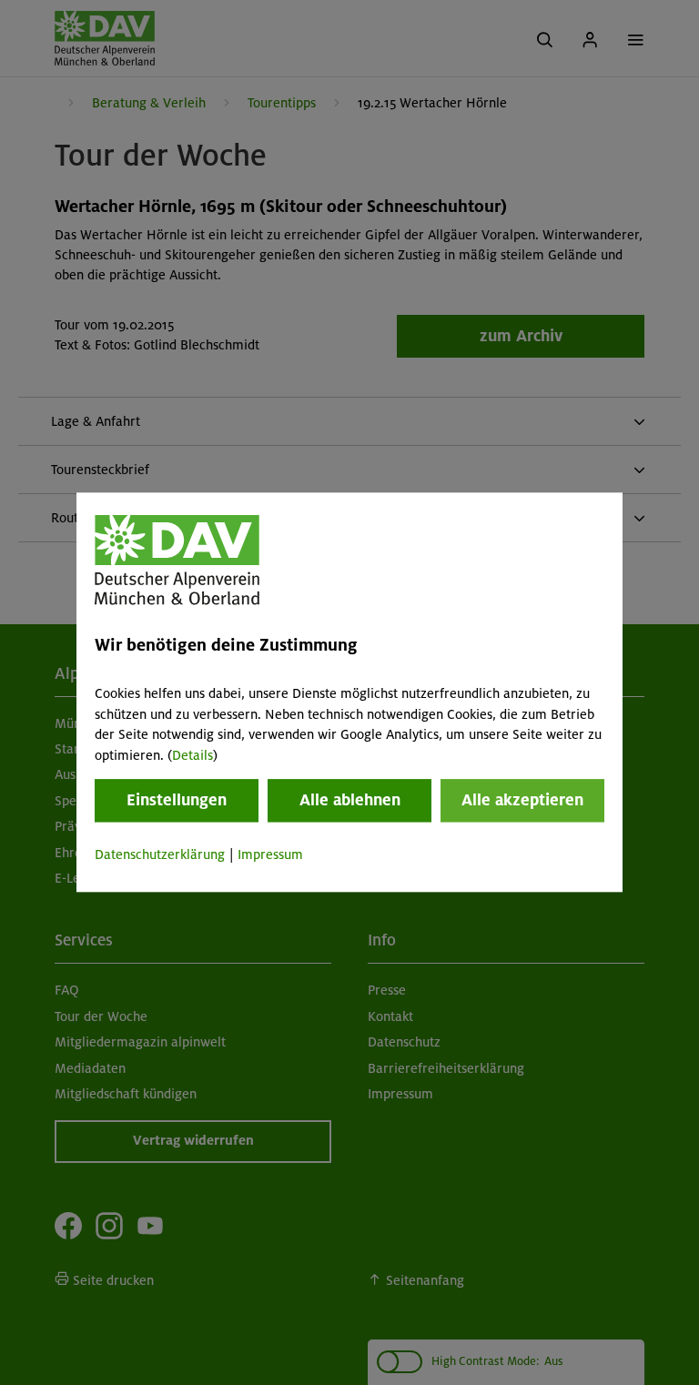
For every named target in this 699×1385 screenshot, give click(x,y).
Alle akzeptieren (522, 800)
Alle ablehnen (349, 800)
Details (192, 755)
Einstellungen (177, 800)
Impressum (270, 854)
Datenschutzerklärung (160, 854)
